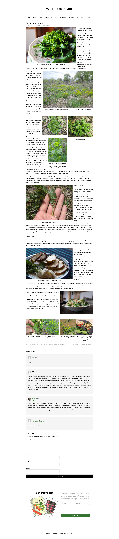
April (29, 344)
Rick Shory (34, 398)
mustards (50, 344)
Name (28, 455)
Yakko (33, 357)
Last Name (78, 503)
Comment (28, 439)
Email (27, 461)
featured (36, 344)
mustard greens (82, 344)
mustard (76, 344)
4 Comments (47, 25)
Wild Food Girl (59, 9)
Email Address (67, 509)
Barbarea (71, 344)
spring (64, 344)
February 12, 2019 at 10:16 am (38, 373)
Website (28, 468)
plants (60, 344)
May (47, 344)
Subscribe (75, 515)
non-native (56, 344)
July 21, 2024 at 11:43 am (37, 400)
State (82, 509)
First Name (63, 503)
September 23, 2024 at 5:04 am (38, 421)
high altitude (42, 344)
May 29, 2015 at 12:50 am (37, 358)
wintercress (90, 344)
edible (31, 344)
